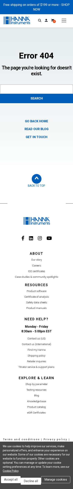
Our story (36, 259)
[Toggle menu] (64, 20)
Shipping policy (36, 355)
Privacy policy (56, 439)
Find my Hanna (37, 349)
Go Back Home (36, 121)
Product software (36, 291)
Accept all (11, 479)
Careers (36, 265)
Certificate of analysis (36, 296)
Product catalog (36, 407)
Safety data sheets (36, 302)
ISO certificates (36, 271)
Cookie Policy (10, 470)
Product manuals (36, 308)
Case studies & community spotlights (36, 276)
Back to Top (36, 185)
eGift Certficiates (36, 412)
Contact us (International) (36, 344)
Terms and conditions (21, 439)
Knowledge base (36, 401)
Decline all (31, 481)
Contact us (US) (36, 338)
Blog (36, 395)
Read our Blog (36, 129)
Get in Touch (36, 137)
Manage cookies (55, 479)
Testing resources (36, 389)
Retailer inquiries (36, 361)
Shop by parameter (37, 384)
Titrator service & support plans (36, 367)
